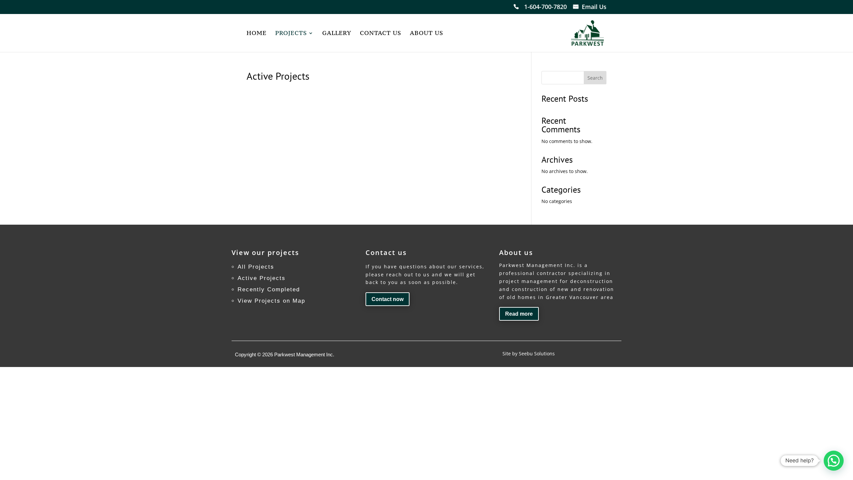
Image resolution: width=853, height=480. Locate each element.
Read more (519, 314)
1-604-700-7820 (545, 7)
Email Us (594, 7)
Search (595, 78)
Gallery (336, 34)
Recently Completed (269, 289)
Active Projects (262, 278)
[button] (834, 461)
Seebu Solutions (537, 353)
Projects (291, 34)
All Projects (256, 267)
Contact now (388, 299)
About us (426, 34)
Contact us (380, 34)
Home (257, 34)
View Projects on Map (271, 301)
